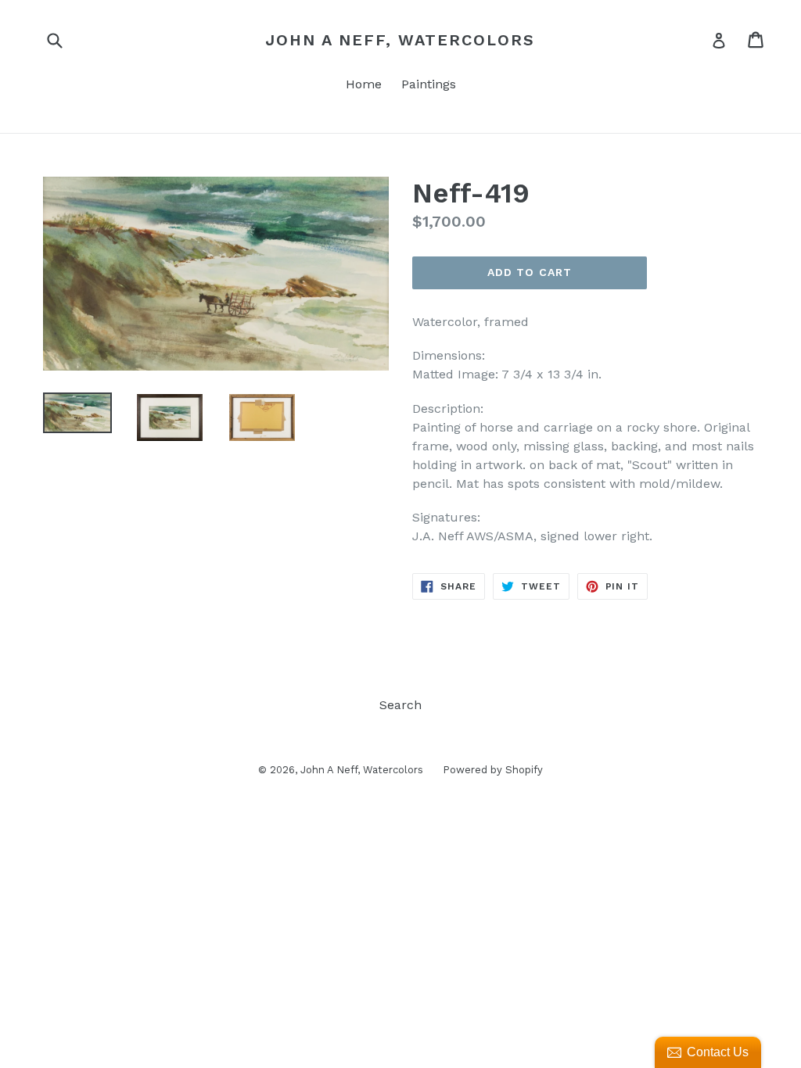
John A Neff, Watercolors (400, 39)
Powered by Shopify (493, 770)
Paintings (428, 84)
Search (400, 704)
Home (364, 84)
